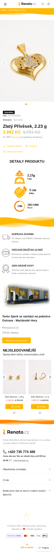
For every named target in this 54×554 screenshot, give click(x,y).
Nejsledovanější (19, 350)
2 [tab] (28, 104)
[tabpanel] (27, 61)
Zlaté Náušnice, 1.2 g (40, 397)
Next (50, 62)
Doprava (33, 146)
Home (3, 10)
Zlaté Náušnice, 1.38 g (14, 397)
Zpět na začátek (27, 547)
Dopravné (15, 137)
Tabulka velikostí (14, 146)
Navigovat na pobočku (16, 340)
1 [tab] (26, 104)
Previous (4, 62)
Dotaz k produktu (14, 151)
